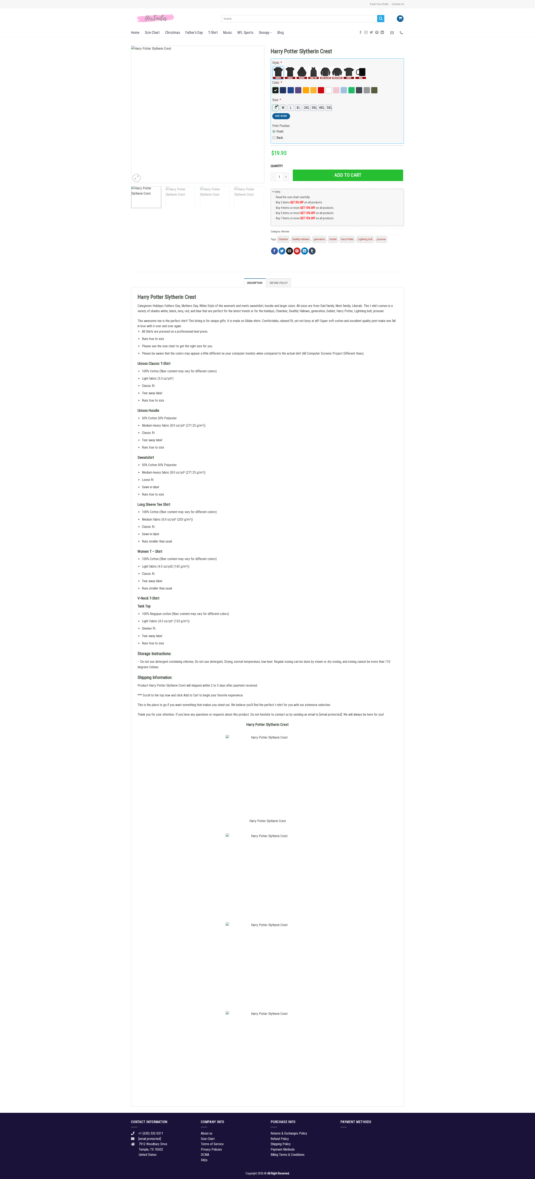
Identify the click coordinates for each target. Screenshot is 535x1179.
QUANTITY (277, 166)
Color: (277, 83)
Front (279, 131)
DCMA (205, 1155)
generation (319, 239)
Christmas (172, 32)
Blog (280, 32)
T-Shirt (213, 32)
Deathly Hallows (300, 239)
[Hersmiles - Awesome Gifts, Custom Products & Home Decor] (173, 18)
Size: (276, 100)
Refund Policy (279, 282)
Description (254, 282)
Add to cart (347, 175)
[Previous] (139, 114)
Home (135, 32)
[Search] (380, 18)
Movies (285, 231)
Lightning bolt (365, 239)
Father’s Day (194, 32)
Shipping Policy (281, 1144)
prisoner (381, 239)
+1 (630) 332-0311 (150, 1133)
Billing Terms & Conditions (287, 1155)
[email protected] (330, 714)
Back (279, 138)
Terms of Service (212, 1144)
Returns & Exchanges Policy (289, 1133)
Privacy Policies (211, 1149)
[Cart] (400, 18)
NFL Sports (245, 32)
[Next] (256, 114)
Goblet (332, 239)
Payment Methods (283, 1149)
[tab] (255, 282)
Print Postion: (281, 126)
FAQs (204, 1160)
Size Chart (152, 32)
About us (206, 1133)
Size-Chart (208, 1139)
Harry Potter (347, 239)
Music (227, 32)
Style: (277, 63)
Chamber (283, 239)
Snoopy (264, 32)
